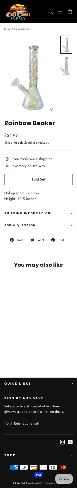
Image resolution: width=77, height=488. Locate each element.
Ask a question (20, 225)
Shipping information (27, 213)
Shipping (10, 142)
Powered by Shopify (54, 483)
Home (7, 29)
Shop (10, 455)
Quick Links (17, 383)
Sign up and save (24, 398)
